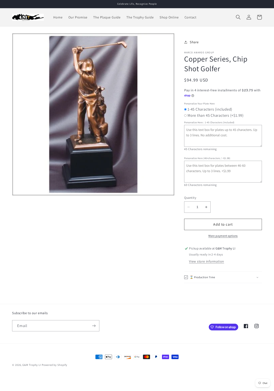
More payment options (223, 236)
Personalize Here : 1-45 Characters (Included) (209, 122)
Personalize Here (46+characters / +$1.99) (207, 158)
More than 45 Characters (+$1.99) (216, 115)
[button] (238, 17)
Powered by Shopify (54, 365)
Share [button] (194, 42)
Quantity (190, 198)
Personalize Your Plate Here (199, 103)
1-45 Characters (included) (210, 109)
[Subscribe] (94, 326)
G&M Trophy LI (31, 365)
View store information (206, 261)
